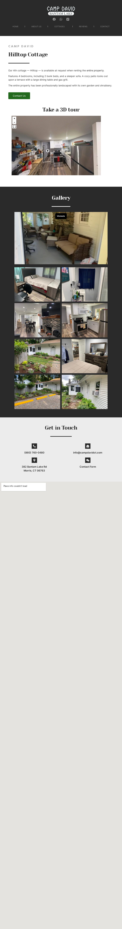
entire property (95, 70)
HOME (15, 26)
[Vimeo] (68, 19)
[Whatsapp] (61, 19)
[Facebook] (54, 19)
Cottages (59, 26)
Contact (105, 26)
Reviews (83, 26)
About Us (36, 26)
